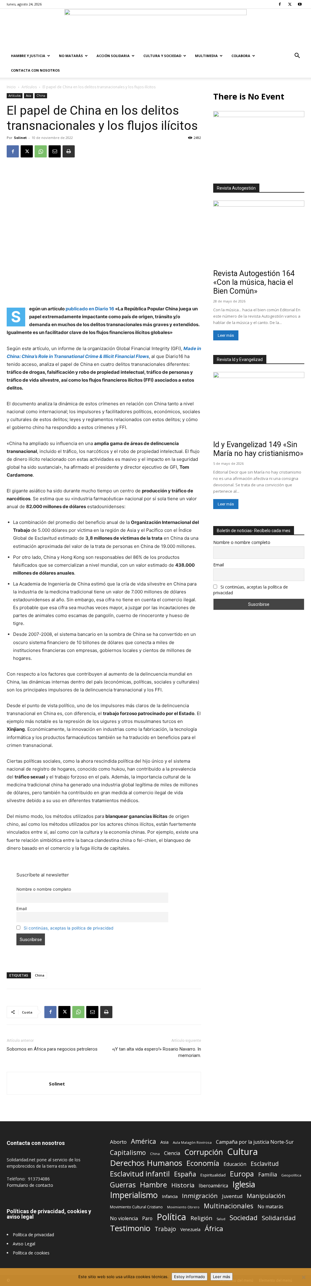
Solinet (20, 137)
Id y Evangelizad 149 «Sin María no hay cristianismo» (258, 449)
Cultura (242, 1152)
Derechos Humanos (146, 1163)
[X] (289, 4)
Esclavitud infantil (140, 1173)
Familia (267, 1174)
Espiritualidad (213, 1175)
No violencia (124, 1218)
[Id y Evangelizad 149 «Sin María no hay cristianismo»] (258, 405)
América (143, 1141)
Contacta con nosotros (35, 70)
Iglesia (243, 1184)
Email (21, 908)
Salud (221, 1219)
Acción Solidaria (113, 55)
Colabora (240, 55)
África (214, 1228)
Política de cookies (31, 1253)
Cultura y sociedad (162, 55)
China (40, 95)
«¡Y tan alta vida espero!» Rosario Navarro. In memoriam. (156, 1052)
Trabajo (165, 1229)
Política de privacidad (33, 1234)
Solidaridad (279, 1218)
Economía (202, 1163)
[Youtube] (299, 4)
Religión (201, 1218)
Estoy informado (189, 1276)
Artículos (29, 86)
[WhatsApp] (41, 151)
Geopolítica (291, 1175)
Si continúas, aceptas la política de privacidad (68, 928)
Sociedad (244, 1217)
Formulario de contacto (30, 1185)
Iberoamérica (213, 1186)
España (185, 1174)
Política (171, 1216)
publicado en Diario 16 (90, 309)
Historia (182, 1185)
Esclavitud (265, 1163)
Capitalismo (128, 1152)
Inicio (11, 86)
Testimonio (130, 1228)
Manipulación (266, 1196)
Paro (147, 1218)
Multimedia (206, 55)
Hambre (153, 1185)
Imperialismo (134, 1195)
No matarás (270, 1206)
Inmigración (200, 1196)
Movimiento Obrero (183, 1207)
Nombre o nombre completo (43, 889)
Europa (242, 1174)
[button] (297, 56)
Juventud (232, 1196)
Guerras (123, 1185)
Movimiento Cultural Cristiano (136, 1207)
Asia (28, 95)
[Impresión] (69, 151)
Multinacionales (228, 1206)
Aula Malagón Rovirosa (192, 1142)
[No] (303, 1277)
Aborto (118, 1142)
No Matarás (71, 55)
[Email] (55, 151)
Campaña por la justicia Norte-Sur (255, 1142)
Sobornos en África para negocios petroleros (52, 1049)
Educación (235, 1164)
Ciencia (172, 1153)
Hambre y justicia (28, 55)
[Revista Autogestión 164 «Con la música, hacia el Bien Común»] (258, 234)
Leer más (226, 335)
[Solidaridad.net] (155, 29)
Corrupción (203, 1152)
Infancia (170, 1196)
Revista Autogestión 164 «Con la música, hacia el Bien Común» (254, 282)
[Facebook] (279, 4)
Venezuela (190, 1229)
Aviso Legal (24, 1244)
